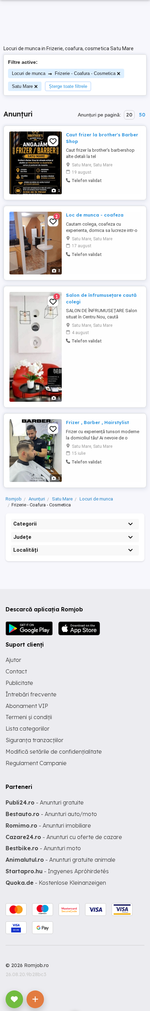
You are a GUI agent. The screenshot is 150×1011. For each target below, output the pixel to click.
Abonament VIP (27, 705)
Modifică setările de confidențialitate (54, 751)
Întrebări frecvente (31, 694)
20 (129, 115)
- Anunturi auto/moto (51, 813)
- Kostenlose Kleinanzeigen (56, 882)
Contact (16, 671)
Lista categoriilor (28, 728)
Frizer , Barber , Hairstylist (97, 422)
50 (142, 115)
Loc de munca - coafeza (94, 215)
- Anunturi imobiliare (48, 825)
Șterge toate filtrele (68, 86)
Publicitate (19, 682)
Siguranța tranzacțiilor (34, 740)
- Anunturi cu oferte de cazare (64, 836)
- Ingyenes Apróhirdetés (57, 871)
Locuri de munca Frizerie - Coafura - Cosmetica (63, 73)
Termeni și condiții (29, 717)
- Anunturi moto (43, 848)
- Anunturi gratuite (45, 802)
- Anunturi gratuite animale (60, 859)
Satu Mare (22, 86)
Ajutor (13, 659)
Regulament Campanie (36, 763)
